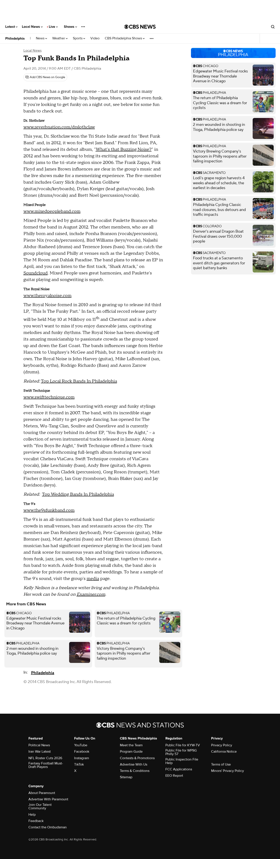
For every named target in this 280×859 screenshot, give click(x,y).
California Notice (224, 751)
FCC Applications (178, 769)
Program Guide (131, 751)
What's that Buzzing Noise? (124, 149)
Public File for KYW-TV (182, 745)
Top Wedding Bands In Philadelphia (78, 494)
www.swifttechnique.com (49, 397)
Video (95, 38)
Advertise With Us (133, 764)
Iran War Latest (39, 751)
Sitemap (126, 777)
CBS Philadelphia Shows (124, 38)
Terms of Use (221, 764)
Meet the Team (131, 745)
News (40, 38)
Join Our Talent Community (40, 806)
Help (32, 814)
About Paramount (41, 793)
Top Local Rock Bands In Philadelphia (79, 381)
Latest (10, 26)
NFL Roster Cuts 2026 (45, 758)
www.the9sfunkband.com (49, 510)
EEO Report (174, 775)
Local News (31, 26)
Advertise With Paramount (48, 799)
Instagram (81, 758)
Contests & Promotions (137, 758)
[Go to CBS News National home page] (140, 27)
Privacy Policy (221, 745)
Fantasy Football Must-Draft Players (45, 765)
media (93, 578)
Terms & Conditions (134, 771)
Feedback (36, 821)
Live (52, 27)
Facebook (81, 751)
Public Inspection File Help (181, 761)
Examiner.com (91, 594)
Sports (78, 38)
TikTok (79, 764)
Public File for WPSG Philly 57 (181, 752)
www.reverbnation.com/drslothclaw (59, 127)
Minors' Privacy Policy (227, 771)
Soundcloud (35, 273)
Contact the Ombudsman (47, 827)
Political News (39, 745)
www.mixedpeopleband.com (51, 211)
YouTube (80, 745)
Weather (59, 38)
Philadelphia (15, 38)
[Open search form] (273, 27)
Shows (69, 26)
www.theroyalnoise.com (47, 296)
